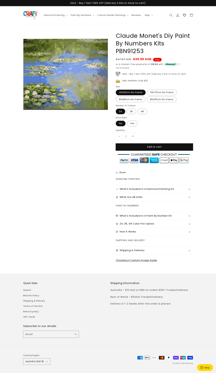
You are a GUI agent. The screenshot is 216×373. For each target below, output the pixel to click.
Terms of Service (33, 306)
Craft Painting (186, 363)
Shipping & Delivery (34, 300)
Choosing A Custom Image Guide (136, 260)
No (120, 123)
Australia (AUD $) (35, 361)
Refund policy (31, 311)
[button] (55, 15)
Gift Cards (29, 316)
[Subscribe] (75, 334)
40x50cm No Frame (131, 92)
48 (142, 111)
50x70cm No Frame (162, 92)
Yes (132, 123)
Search (27, 290)
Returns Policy (31, 295)
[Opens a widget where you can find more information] (205, 368)
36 (131, 111)
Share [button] (122, 172)
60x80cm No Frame (130, 99)
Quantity (120, 130)
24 (120, 111)
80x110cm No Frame (161, 99)
